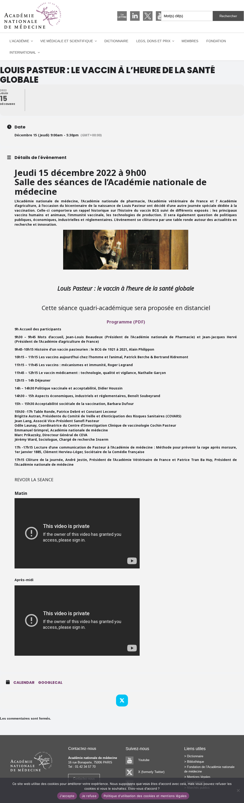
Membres (190, 41)
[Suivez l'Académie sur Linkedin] (135, 16)
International (23, 52)
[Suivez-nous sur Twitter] (147, 16)
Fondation (216, 41)
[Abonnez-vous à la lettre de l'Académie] (122, 16)
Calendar (24, 682)
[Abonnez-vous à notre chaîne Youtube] (160, 16)
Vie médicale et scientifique (66, 41)
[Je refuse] (238, 790)
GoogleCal (50, 682)
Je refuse (89, 796)
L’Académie (19, 41)
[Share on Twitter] (122, 700)
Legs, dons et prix (153, 41)
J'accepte (67, 796)
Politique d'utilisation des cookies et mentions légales (145, 796)
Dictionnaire (116, 41)
